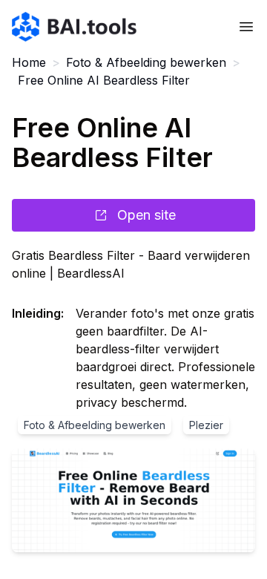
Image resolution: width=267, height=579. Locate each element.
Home (29, 62)
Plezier (206, 425)
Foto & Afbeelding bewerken (146, 62)
